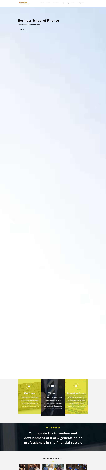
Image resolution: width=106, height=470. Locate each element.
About (22, 29)
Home (42, 3)
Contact (73, 3)
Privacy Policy (80, 3)
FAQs (63, 3)
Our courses (56, 3)
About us (48, 3)
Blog (68, 3)
